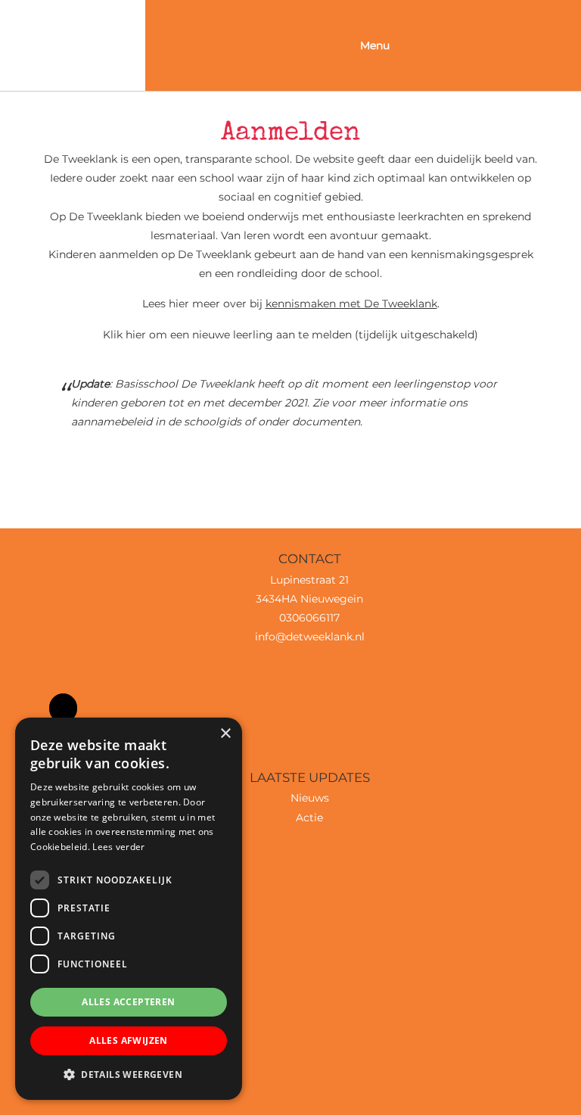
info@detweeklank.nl (310, 636)
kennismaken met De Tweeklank (351, 303)
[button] (128, 1075)
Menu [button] (375, 45)
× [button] (225, 734)
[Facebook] (63, 708)
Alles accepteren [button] (128, 1001)
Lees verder (118, 846)
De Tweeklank (72, 14)
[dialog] (128, 909)
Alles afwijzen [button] (128, 1040)
